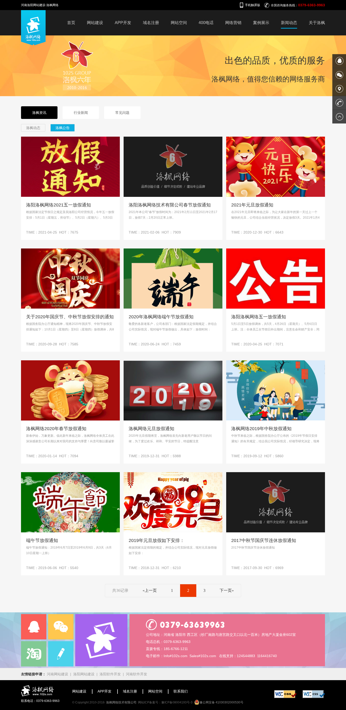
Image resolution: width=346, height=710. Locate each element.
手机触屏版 (252, 5)
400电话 (206, 22)
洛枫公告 (62, 128)
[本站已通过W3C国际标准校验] (285, 697)
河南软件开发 (136, 674)
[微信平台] (60, 626)
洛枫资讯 (39, 113)
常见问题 (122, 113)
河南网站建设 (57, 674)
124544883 (246, 656)
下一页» (227, 590)
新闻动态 (289, 22)
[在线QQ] (33, 626)
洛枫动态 (33, 128)
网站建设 (95, 22)
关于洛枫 (317, 22)
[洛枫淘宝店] (33, 653)
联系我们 (181, 691)
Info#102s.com (175, 656)
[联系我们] (60, 653)
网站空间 (179, 22)
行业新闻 (81, 113)
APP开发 (123, 22)
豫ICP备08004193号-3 (177, 702)
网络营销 (233, 22)
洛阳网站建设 (83, 674)
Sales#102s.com (202, 656)
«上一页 (150, 590)
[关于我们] (101, 640)
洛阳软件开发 (110, 674)
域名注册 (151, 22)
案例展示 (261, 22)
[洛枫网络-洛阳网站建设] (33, 44)
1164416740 (267, 656)
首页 (71, 22)
